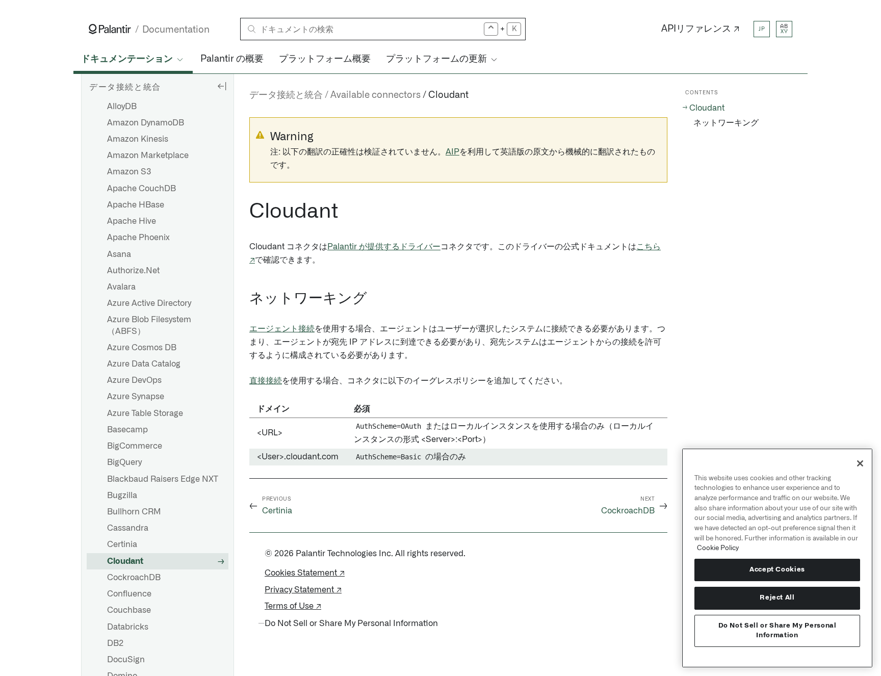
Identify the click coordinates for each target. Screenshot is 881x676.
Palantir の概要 (232, 59)
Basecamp (127, 430)
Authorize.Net (133, 271)
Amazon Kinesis (137, 139)
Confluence (129, 594)
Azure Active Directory (149, 303)
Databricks (127, 627)
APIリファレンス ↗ (700, 29)
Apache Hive (131, 221)
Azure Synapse (135, 397)
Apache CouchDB (141, 189)
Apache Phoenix (138, 237)
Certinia (122, 544)
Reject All (777, 597)
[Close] (860, 463)
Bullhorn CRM (134, 512)
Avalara (121, 287)
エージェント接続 (282, 329)
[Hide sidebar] (222, 86)
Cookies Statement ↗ (305, 573)
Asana (119, 254)
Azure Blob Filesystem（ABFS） (149, 325)
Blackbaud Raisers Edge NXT (162, 479)
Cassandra (127, 528)
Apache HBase (135, 205)
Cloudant (125, 561)
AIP (452, 152)
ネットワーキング (726, 123)
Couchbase (129, 610)
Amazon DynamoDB (145, 123)
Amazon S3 (129, 172)
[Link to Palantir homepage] (110, 29)
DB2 (115, 643)
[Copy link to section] (243, 211)
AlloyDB (122, 106)
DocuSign (126, 660)
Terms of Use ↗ (293, 606)
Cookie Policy (718, 548)
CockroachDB (134, 578)
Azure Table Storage (145, 413)
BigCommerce (134, 446)
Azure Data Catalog (143, 364)
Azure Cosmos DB (141, 348)
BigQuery (124, 462)
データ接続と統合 (286, 95)
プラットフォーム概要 (325, 59)
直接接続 (265, 381)
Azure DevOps (134, 380)
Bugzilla (122, 495)
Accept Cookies (777, 569)
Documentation (176, 29)
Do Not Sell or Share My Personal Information (777, 630)
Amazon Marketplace (148, 155)
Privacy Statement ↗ (303, 590)
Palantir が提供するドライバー (383, 247)
